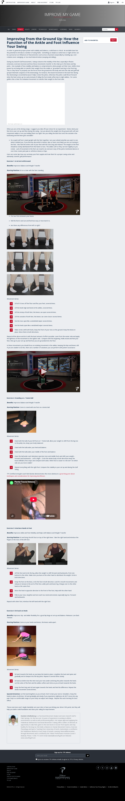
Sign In (113, 40)
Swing (14, 29)
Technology (43, 29)
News (70, 29)
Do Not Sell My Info (113, 787)
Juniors (34, 29)
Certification (10, 2)
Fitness (20, 29)
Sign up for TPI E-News (13, 776)
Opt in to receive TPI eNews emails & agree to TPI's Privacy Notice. (60, 759)
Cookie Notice (83, 787)
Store (51, 2)
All (9, 29)
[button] (43, 194)
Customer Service (12, 778)
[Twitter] (102, 768)
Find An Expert (42, 2)
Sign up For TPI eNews (62, 752)
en (122, 2)
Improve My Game (23, 2)
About (33, 2)
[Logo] (77, 212)
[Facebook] (98, 768)
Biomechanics (53, 29)
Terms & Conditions (72, 787)
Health (27, 29)
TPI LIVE (57, 2)
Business (77, 29)
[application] (43, 194)
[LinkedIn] (116, 768)
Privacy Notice (61, 787)
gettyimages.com (18, 124)
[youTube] (111, 768)
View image (10, 124)
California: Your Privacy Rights (98, 787)
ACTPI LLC (12, 787)
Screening (63, 29)
